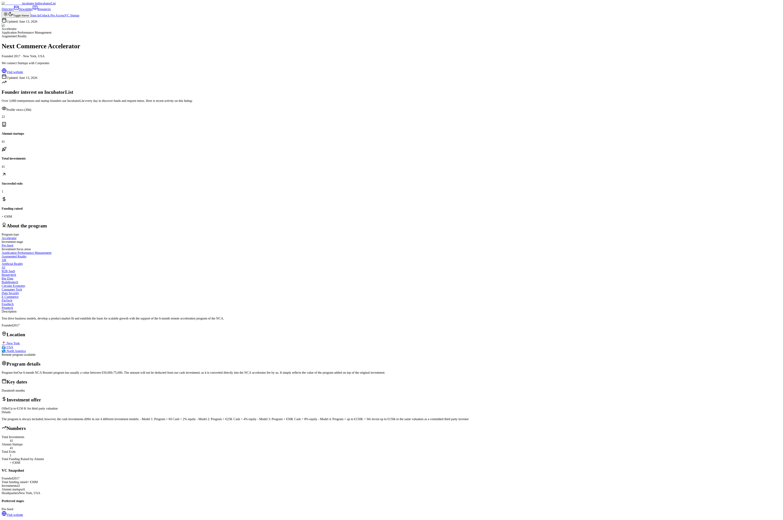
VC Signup (72, 15)
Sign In (35, 15)
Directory (8, 9)
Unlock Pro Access (52, 15)
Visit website (15, 72)
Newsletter (26, 9)
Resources (44, 9)
